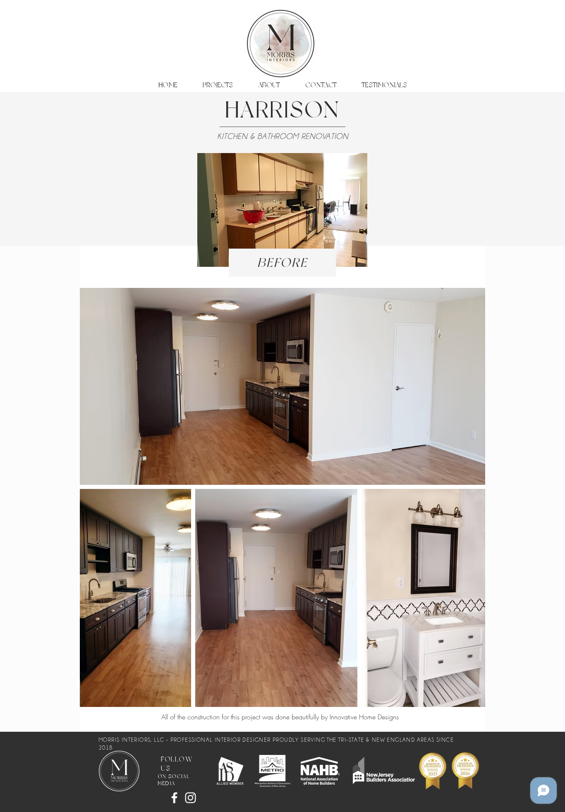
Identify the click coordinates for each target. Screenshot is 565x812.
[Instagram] (190, 797)
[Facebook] (174, 797)
